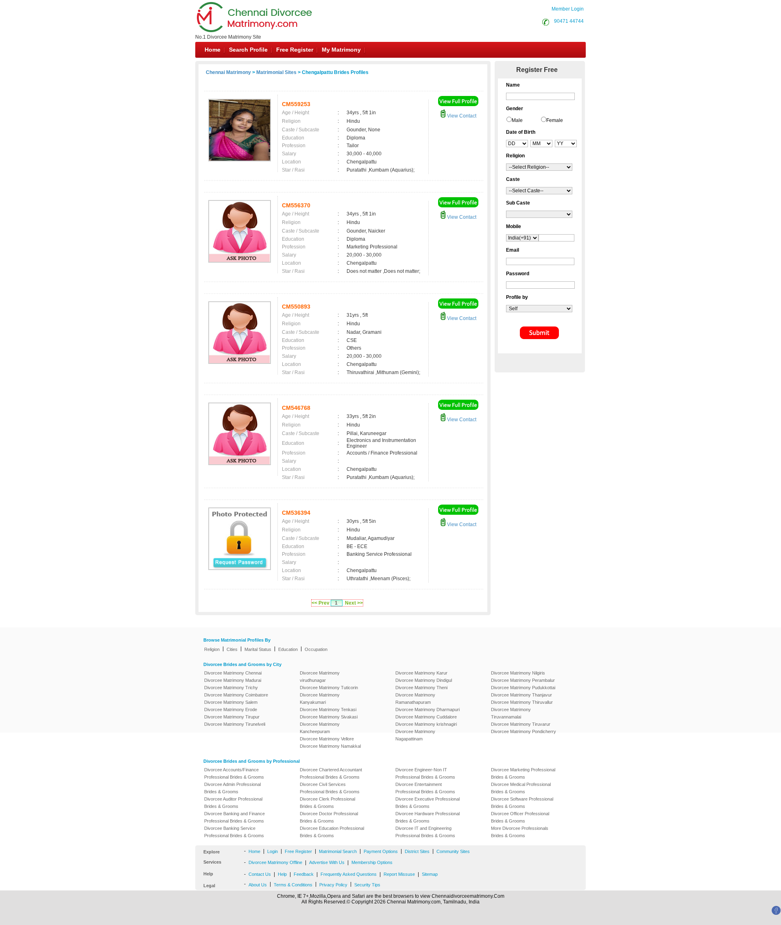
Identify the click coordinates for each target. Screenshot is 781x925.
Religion (212, 649)
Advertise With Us (327, 862)
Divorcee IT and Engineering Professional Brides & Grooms (425, 832)
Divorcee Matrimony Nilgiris (518, 672)
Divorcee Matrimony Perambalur (523, 680)
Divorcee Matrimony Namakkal (330, 746)
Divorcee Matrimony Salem (230, 702)
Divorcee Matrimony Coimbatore (236, 694)
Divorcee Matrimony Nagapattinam (415, 735)
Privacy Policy (333, 884)
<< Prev (320, 603)
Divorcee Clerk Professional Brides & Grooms (327, 803)
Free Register (294, 49)
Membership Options (372, 862)
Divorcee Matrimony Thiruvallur (522, 702)
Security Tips (367, 884)
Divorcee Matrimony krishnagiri (426, 724)
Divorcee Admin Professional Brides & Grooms (232, 788)
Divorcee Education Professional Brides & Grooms (332, 832)
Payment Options (381, 851)
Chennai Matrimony (228, 72)
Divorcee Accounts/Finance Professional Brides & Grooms (234, 773)
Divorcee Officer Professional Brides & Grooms (520, 817)
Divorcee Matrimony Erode (230, 709)
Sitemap (430, 874)
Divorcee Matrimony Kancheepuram (320, 728)
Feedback (304, 874)
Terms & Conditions (293, 884)
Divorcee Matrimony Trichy (231, 687)
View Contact (461, 116)
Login (272, 851)
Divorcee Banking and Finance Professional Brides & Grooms (234, 817)
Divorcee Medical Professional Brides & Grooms (521, 788)
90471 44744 (569, 21)
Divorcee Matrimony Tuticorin (329, 687)
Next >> (354, 603)
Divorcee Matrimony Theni (421, 687)
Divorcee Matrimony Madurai (232, 680)
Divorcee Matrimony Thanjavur (521, 694)
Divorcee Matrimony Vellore (327, 738)
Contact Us (260, 874)
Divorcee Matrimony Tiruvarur (520, 724)
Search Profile (248, 49)
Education (288, 649)
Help (282, 874)
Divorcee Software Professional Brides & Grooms (522, 803)
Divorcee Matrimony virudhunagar (320, 676)
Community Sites (453, 851)
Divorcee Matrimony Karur (421, 672)
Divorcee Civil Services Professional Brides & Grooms (330, 788)
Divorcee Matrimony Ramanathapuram (415, 698)
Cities (232, 649)
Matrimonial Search (338, 851)
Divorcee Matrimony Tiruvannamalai (511, 713)
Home (212, 49)
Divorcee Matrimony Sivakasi (329, 716)
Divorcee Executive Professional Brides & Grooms (427, 803)
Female (554, 120)
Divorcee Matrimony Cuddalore (426, 716)
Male (517, 120)
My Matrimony (341, 49)
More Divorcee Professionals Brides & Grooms (519, 832)
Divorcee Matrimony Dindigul (423, 680)
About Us (258, 884)
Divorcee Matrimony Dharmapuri (427, 709)
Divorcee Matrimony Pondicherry (523, 731)
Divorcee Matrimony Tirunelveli (234, 724)
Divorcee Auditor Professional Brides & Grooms (233, 803)
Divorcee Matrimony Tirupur (232, 716)
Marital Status (257, 649)
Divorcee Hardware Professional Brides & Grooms (427, 817)
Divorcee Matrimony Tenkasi (328, 709)
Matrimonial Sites (276, 72)
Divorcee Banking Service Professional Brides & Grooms (234, 832)
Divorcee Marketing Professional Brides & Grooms (523, 773)
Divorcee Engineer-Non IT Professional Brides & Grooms (425, 773)
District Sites (417, 851)
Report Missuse (399, 874)
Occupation (316, 649)
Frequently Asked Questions (349, 874)
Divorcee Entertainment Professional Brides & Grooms (425, 788)
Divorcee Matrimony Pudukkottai (523, 687)
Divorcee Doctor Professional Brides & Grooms (329, 817)
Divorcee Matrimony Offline (275, 862)
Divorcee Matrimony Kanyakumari (320, 698)
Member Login (568, 9)
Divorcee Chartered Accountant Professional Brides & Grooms (331, 773)
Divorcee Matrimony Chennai (233, 672)
